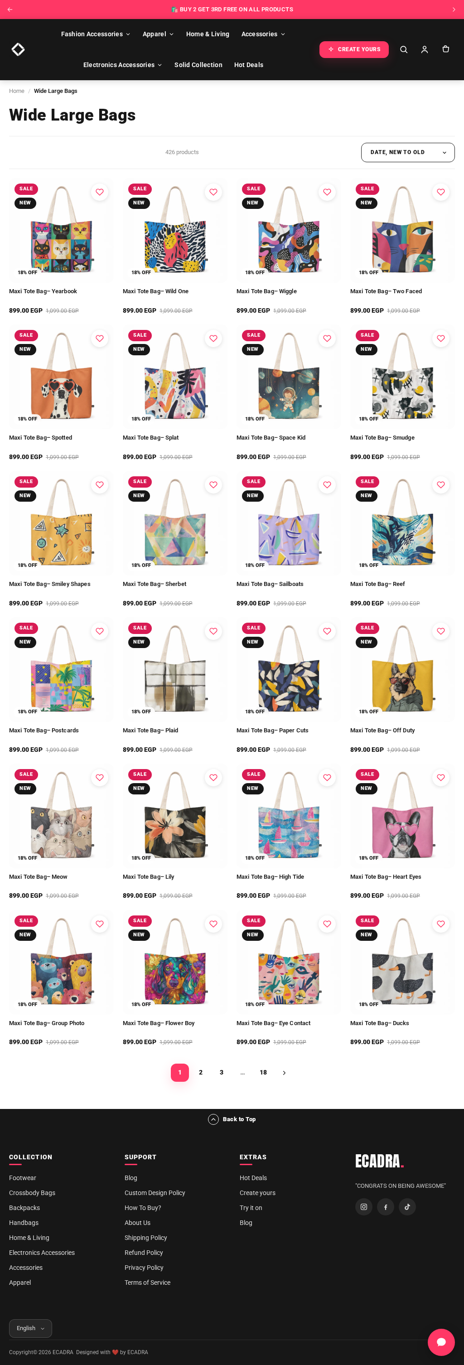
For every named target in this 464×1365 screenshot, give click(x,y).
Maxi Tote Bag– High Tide (270, 876)
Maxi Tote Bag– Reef (377, 584)
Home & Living (208, 34)
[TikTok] (407, 1206)
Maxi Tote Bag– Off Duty (382, 730)
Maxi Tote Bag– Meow (38, 876)
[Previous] (10, 9)
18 (263, 1072)
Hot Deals (249, 64)
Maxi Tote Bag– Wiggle (267, 291)
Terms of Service (147, 1282)
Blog (131, 1177)
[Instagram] (363, 1206)
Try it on (251, 1207)
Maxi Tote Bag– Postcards (44, 730)
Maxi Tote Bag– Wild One (155, 291)
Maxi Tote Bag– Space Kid (271, 437)
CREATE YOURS (359, 49)
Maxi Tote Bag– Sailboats (270, 584)
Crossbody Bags (32, 1192)
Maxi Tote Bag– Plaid (151, 730)
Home (16, 90)
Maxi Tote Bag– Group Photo (46, 1023)
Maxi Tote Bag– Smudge (382, 437)
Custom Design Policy (155, 1192)
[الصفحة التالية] (284, 1073)
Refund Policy (144, 1252)
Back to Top (239, 1119)
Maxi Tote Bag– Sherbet (154, 584)
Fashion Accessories (92, 34)
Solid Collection (198, 64)
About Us (137, 1222)
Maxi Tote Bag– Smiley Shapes (50, 584)
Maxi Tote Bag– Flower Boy (158, 1023)
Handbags (24, 1222)
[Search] (403, 49)
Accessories (260, 34)
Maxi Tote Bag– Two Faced (386, 291)
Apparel (154, 34)
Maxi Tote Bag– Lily (148, 876)
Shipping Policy (146, 1237)
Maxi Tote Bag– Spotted (40, 437)
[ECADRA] (18, 49)
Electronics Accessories (119, 64)
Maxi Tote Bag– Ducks (380, 1023)
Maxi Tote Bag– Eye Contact (273, 1023)
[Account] (424, 49)
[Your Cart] (445, 49)
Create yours (258, 1192)
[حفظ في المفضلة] (99, 192)
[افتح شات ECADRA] (441, 1342)
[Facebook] (385, 1206)
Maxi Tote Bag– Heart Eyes (385, 876)
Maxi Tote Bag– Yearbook (43, 291)
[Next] (454, 9)
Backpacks (24, 1207)
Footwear (22, 1177)
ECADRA (380, 1161)
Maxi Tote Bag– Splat (151, 437)
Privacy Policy (144, 1267)
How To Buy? (143, 1207)
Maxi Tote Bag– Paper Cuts (273, 730)
